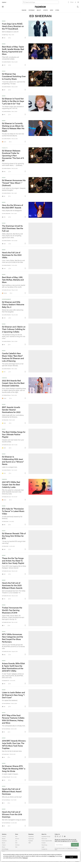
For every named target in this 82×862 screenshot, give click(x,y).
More (51, 10)
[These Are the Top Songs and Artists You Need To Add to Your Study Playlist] (40, 565)
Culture (4, 845)
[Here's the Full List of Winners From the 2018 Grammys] (40, 818)
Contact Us (44, 849)
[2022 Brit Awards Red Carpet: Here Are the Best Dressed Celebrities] (40, 388)
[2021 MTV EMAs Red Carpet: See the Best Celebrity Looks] (40, 490)
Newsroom (44, 838)
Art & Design (5, 849)
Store (57, 10)
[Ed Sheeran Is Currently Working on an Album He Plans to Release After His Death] (40, 131)
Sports (45, 10)
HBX (29, 842)
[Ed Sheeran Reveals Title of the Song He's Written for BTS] (40, 540)
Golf (16, 842)
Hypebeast (31, 836)
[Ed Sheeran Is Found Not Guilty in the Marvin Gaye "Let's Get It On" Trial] (40, 105)
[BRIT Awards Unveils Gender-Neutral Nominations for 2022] (40, 414)
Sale (16, 847)
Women (17, 838)
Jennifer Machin (7, 61)
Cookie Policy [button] (52, 856)
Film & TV (4, 147)
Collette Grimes (6, 395)
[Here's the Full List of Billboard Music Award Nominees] (40, 795)
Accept (71, 857)
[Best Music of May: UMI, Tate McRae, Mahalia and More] (40, 284)
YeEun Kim (5, 420)
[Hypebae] (40, 7)
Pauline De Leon (7, 290)
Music (4, 21)
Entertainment (6, 299)
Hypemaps (31, 838)
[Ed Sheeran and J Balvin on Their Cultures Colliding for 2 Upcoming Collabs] (40, 334)
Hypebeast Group (46, 836)
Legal (43, 847)
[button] (19, 37)
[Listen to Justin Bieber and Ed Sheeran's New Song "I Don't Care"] (40, 698)
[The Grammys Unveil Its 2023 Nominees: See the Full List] (40, 233)
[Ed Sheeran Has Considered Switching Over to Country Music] (40, 80)
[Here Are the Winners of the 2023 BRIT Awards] (40, 210)
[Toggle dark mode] (77, 6)
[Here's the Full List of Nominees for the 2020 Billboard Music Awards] (40, 590)
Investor (44, 842)
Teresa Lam (6, 754)
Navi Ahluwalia (6, 213)
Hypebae (30, 840)
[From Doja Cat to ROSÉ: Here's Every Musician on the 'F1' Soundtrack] (40, 30)
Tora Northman (6, 703)
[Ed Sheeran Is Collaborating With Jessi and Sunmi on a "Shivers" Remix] (40, 463)
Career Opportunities (47, 840)
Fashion (24, 10)
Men (16, 836)
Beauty (39, 10)
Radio (3, 851)
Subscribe (75, 844)
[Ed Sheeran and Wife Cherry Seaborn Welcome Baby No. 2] (40, 309)
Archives (17, 845)
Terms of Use (70, 848)
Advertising (44, 845)
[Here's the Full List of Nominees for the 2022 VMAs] (40, 259)
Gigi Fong (5, 34)
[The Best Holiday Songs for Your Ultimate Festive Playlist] (40, 439)
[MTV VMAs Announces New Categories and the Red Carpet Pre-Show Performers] (40, 643)
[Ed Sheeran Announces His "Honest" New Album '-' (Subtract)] (40, 187)
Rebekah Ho (6, 680)
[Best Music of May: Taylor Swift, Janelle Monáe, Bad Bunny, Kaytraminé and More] (40, 54)
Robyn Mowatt (6, 777)
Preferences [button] (25, 857)
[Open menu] (3, 6)
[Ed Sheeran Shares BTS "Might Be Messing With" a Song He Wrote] (40, 772)
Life (16, 840)
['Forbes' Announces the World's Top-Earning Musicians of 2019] (40, 615)
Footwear (32, 10)
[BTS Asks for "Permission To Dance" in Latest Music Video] (40, 515)
